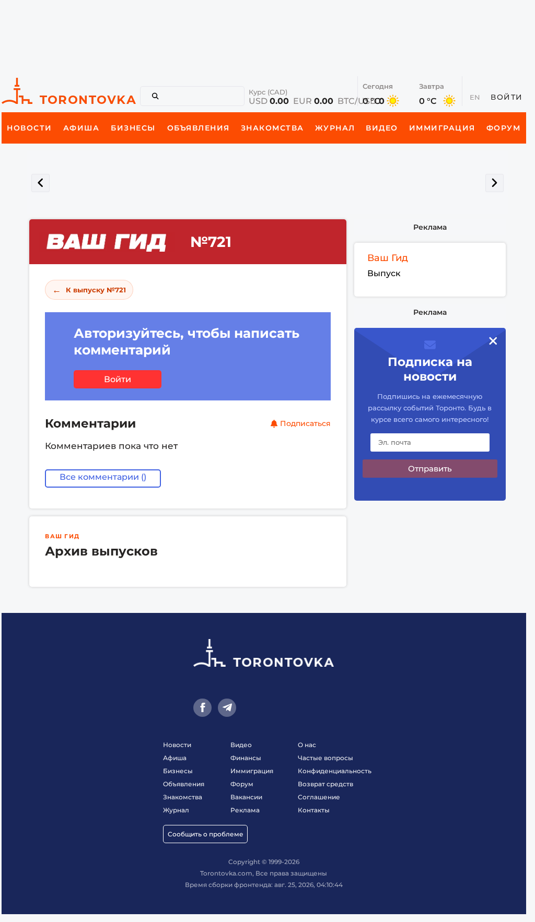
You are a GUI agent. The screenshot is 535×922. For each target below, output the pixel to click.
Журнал (176, 810)
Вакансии (246, 797)
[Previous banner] (40, 183)
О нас (307, 745)
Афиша (175, 758)
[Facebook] (202, 708)
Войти (507, 97)
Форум (241, 784)
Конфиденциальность (334, 771)
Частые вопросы (325, 758)
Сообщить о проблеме (205, 834)
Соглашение (319, 797)
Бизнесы (178, 771)
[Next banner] (494, 183)
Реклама (430, 227)
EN (475, 97)
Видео (241, 745)
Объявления (183, 784)
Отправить (430, 469)
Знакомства (182, 797)
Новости (177, 745)
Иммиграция (251, 771)
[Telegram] (227, 708)
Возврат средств (325, 784)
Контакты (314, 810)
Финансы (245, 758)
